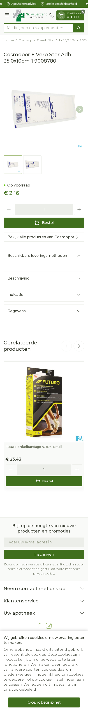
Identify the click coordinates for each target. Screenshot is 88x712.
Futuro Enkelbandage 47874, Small (34, 447)
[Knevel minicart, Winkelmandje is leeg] (61, 15)
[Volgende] (79, 109)
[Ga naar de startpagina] (30, 16)
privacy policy (43, 573)
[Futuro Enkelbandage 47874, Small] (44, 402)
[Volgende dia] (79, 346)
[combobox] (38, 27)
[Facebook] (39, 625)
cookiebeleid (24, 689)
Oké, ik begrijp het (44, 702)
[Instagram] (48, 625)
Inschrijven (44, 554)
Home (9, 40)
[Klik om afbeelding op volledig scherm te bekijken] (44, 109)
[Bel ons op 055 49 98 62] (51, 15)
